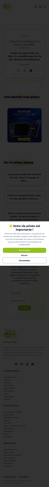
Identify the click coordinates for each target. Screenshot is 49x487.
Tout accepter (24, 250)
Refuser (24, 255)
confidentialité (24, 244)
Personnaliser (24, 260)
